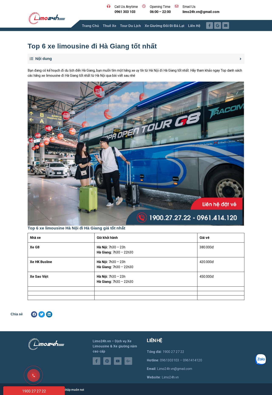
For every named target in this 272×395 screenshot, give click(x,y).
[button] (34, 314)
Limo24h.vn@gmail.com (174, 369)
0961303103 (169, 360)
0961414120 (192, 360)
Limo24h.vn (170, 377)
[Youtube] (118, 361)
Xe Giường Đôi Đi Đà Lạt (164, 26)
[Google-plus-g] (128, 361)
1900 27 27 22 (34, 391)
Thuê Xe (109, 26)
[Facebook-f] (96, 361)
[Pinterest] (107, 361)
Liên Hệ (194, 26)
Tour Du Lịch (130, 26)
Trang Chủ (90, 26)
